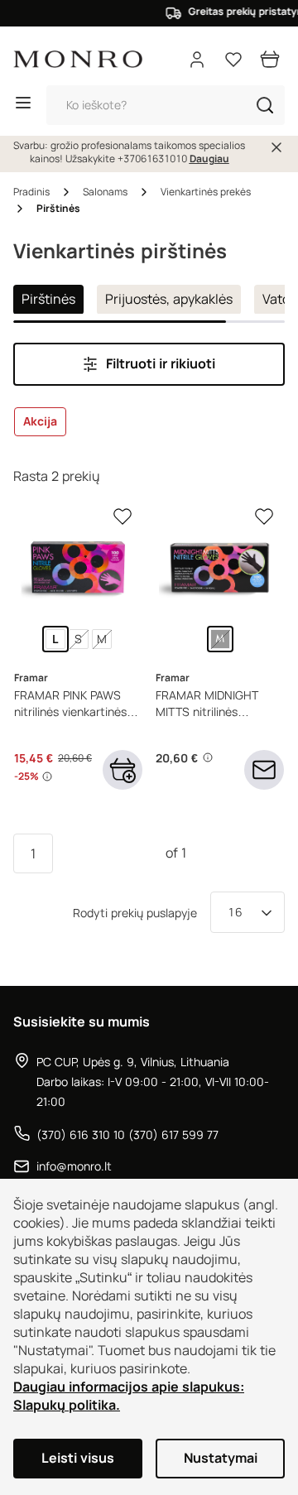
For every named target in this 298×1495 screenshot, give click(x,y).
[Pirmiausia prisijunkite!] (122, 516)
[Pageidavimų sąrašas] (233, 60)
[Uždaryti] (276, 147)
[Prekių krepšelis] (270, 60)
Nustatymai (220, 1458)
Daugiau (209, 159)
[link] (55, 639)
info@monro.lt (74, 1166)
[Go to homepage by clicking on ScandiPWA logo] (77, 59)
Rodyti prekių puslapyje (135, 913)
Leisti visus (77, 1458)
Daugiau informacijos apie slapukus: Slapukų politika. (128, 1396)
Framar (31, 678)
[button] (265, 105)
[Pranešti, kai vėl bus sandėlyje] (264, 770)
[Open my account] (197, 60)
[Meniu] (23, 105)
